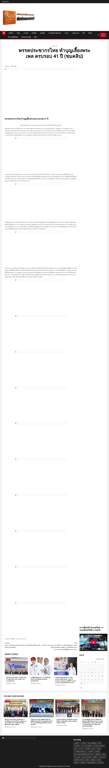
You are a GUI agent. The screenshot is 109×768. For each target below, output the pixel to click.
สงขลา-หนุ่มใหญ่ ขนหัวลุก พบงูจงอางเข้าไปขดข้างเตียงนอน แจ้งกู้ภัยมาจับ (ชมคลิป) (22, 645)
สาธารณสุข (77, 757)
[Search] (98, 34)
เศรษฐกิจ (83, 762)
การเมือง (53, 46)
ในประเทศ (100, 762)
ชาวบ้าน (26, 33)
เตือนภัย (76, 762)
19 (92, 676)
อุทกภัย (87, 759)
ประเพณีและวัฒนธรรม (54, 33)
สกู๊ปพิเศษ (97, 754)
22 (102, 676)
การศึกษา (10, 33)
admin (8, 66)
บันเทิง (90, 33)
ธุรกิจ (93, 748)
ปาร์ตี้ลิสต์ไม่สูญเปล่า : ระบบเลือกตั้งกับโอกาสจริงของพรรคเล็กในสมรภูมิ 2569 (40, 679)
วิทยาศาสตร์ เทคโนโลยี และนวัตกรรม (83, 754)
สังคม (18, 33)
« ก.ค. (80, 687)
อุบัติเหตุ (93, 759)
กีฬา (84, 33)
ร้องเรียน (34, 33)
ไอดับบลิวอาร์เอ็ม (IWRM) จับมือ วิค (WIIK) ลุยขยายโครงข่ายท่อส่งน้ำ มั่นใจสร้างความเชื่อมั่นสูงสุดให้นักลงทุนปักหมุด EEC (41, 722)
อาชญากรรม (75, 33)
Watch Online (103, 35)
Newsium (59, 766)
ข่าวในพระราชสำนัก (99, 746)
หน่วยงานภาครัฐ (26, 37)
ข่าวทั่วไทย (7, 701)
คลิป (35, 37)
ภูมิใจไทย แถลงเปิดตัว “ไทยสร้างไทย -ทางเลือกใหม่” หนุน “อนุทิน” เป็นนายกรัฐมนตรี (16, 679)
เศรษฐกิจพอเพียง (91, 762)
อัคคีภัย (95, 757)
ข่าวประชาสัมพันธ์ (86, 746)
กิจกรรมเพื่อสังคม (13, 37)
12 (92, 672)
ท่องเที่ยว (42, 33)
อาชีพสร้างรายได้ (78, 759)
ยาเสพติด (90, 751)
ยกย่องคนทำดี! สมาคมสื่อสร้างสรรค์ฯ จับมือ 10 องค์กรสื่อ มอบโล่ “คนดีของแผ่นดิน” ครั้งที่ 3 (66, 721)
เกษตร (66, 33)
